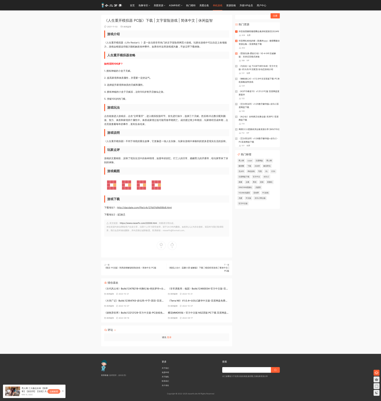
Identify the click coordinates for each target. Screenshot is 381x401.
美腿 (240, 182)
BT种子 (121, 214)
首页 (132, 5)
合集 (247, 182)
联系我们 (165, 381)
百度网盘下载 (244, 177)
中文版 (248, 198)
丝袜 (262, 182)
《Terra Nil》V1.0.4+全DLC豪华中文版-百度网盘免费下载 (198, 301)
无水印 (241, 171)
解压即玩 (267, 166)
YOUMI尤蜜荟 (244, 193)
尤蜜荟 (258, 187)
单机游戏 (217, 5)
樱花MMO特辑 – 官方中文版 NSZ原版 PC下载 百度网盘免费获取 (198, 313)
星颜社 (270, 182)
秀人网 (241, 160)
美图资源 (158, 5)
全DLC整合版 (260, 198)
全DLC (266, 177)
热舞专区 (143, 5)
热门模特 (191, 5)
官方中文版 (243, 203)
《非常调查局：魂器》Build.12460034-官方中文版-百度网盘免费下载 (198, 289)
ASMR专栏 (174, 5)
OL (266, 171)
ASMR (257, 166)
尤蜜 (240, 198)
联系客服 (104, 375)
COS (273, 171)
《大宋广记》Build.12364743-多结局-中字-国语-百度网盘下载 (134, 301)
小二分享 (225, 376)
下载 (249, 166)
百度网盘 (259, 160)
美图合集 (204, 5)
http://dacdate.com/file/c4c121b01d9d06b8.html (144, 207)
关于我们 (165, 368)
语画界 (256, 193)
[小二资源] (112, 5)
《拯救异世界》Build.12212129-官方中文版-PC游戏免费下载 (134, 313)
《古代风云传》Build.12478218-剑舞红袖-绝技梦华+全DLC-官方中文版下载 (133, 289)
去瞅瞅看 (54, 391)
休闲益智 (127, 26)
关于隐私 (165, 377)
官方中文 (256, 177)
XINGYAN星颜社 (245, 187)
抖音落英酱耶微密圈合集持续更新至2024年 (259, 31)
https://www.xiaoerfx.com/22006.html (138, 223)
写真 (260, 171)
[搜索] (256, 15)
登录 (169, 337)
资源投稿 (231, 5)
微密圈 (241, 166)
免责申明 (165, 372)
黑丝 (254, 182)
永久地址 (165, 385)
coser (250, 160)
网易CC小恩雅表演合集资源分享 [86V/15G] (259, 129)
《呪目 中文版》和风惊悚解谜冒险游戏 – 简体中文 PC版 (130, 267)
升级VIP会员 (246, 5)
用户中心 (261, 5)
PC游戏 (265, 193)
